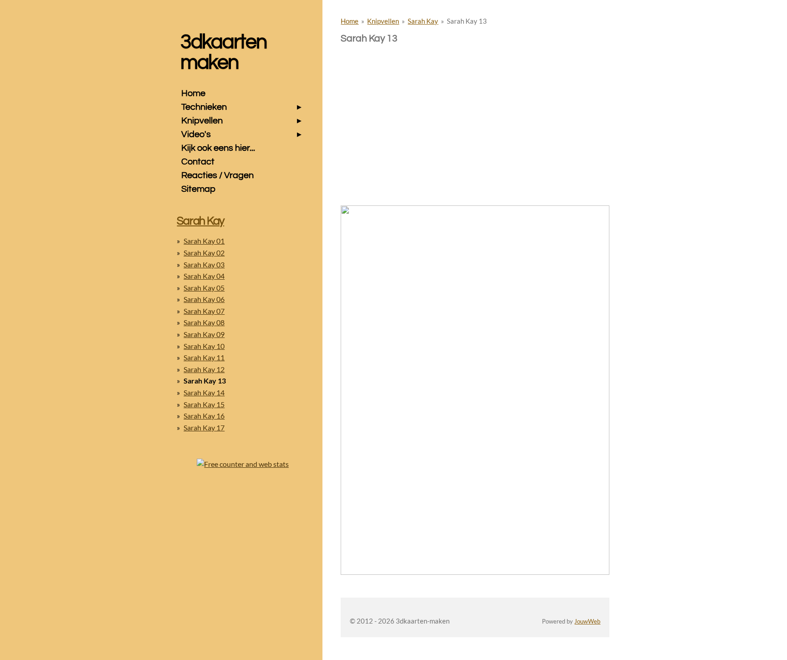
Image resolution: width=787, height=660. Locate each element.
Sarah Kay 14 (204, 392)
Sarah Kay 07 (204, 311)
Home (349, 21)
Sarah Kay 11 (204, 357)
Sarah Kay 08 (204, 322)
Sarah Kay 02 (204, 252)
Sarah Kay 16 (204, 415)
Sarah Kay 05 (204, 287)
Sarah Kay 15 (204, 404)
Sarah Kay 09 (204, 334)
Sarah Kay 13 (467, 21)
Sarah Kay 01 (204, 240)
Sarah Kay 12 (204, 369)
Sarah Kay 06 (204, 299)
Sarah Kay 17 (204, 427)
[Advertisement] (475, 108)
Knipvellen (383, 21)
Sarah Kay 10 (204, 346)
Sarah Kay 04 (204, 275)
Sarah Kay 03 (204, 264)
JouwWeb (587, 621)
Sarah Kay (423, 21)
